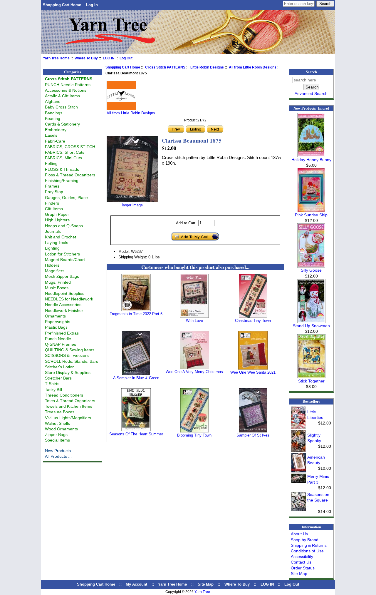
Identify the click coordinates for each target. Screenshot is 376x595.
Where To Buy (86, 58)
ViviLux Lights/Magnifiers (68, 417)
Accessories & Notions (65, 90)
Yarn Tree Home (56, 58)
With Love (194, 320)
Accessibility (302, 556)
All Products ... (58, 456)
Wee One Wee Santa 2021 (253, 372)
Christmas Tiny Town (253, 320)
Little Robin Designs (207, 67)
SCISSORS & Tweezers (67, 355)
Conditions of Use (307, 551)
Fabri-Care (55, 141)
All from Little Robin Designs (252, 67)
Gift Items (54, 208)
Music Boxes (56, 287)
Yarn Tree (202, 592)
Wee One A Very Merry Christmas (194, 372)
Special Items (57, 440)
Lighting (52, 248)
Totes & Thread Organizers (70, 400)
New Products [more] (311, 108)
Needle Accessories (63, 304)
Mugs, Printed (58, 282)
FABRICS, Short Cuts (64, 152)
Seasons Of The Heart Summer (136, 434)
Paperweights (57, 321)
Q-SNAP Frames (60, 344)
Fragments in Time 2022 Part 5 (136, 314)
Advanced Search (311, 93)
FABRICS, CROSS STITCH (70, 146)
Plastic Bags (56, 327)
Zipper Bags (56, 434)
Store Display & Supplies (67, 372)
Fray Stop (54, 191)
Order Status (303, 568)
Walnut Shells (57, 423)
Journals (53, 231)
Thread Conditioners (64, 395)
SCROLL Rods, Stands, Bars (71, 361)
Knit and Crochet (60, 237)
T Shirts (52, 383)
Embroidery (55, 129)
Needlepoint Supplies (64, 293)
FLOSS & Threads (62, 169)
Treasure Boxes (59, 412)
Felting (51, 163)
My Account (136, 584)
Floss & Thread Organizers (70, 175)
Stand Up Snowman (311, 325)
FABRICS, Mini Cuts (63, 158)
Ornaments (55, 316)
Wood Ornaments (61, 429)
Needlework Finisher (64, 310)
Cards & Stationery (62, 124)
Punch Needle (58, 338)
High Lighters (57, 220)
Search (311, 71)
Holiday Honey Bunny (311, 159)
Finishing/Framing (61, 180)
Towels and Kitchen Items (68, 406)
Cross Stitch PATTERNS (165, 67)
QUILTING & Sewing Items (69, 349)
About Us (299, 534)
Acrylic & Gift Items (62, 95)
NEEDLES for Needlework (69, 299)
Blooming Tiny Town (194, 435)
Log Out (126, 58)
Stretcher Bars (58, 378)
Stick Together (311, 381)
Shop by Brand (304, 539)
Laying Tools (56, 242)
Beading (52, 118)
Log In (92, 5)
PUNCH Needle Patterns (67, 84)
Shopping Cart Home (62, 5)
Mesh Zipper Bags (62, 276)
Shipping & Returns (309, 545)
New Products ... (60, 450)
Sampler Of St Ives (252, 435)
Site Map (299, 573)
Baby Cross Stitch (61, 107)
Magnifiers (54, 270)
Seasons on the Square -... (318, 500)
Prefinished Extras (62, 333)
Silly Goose (311, 270)
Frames (52, 186)
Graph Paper (57, 214)
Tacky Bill (53, 389)
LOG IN (109, 58)
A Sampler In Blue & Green (136, 378)
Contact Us (301, 562)
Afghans (52, 101)
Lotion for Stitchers (62, 254)
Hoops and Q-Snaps (64, 225)
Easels (51, 135)
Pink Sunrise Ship (311, 215)
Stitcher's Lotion (60, 367)
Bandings (53, 113)
